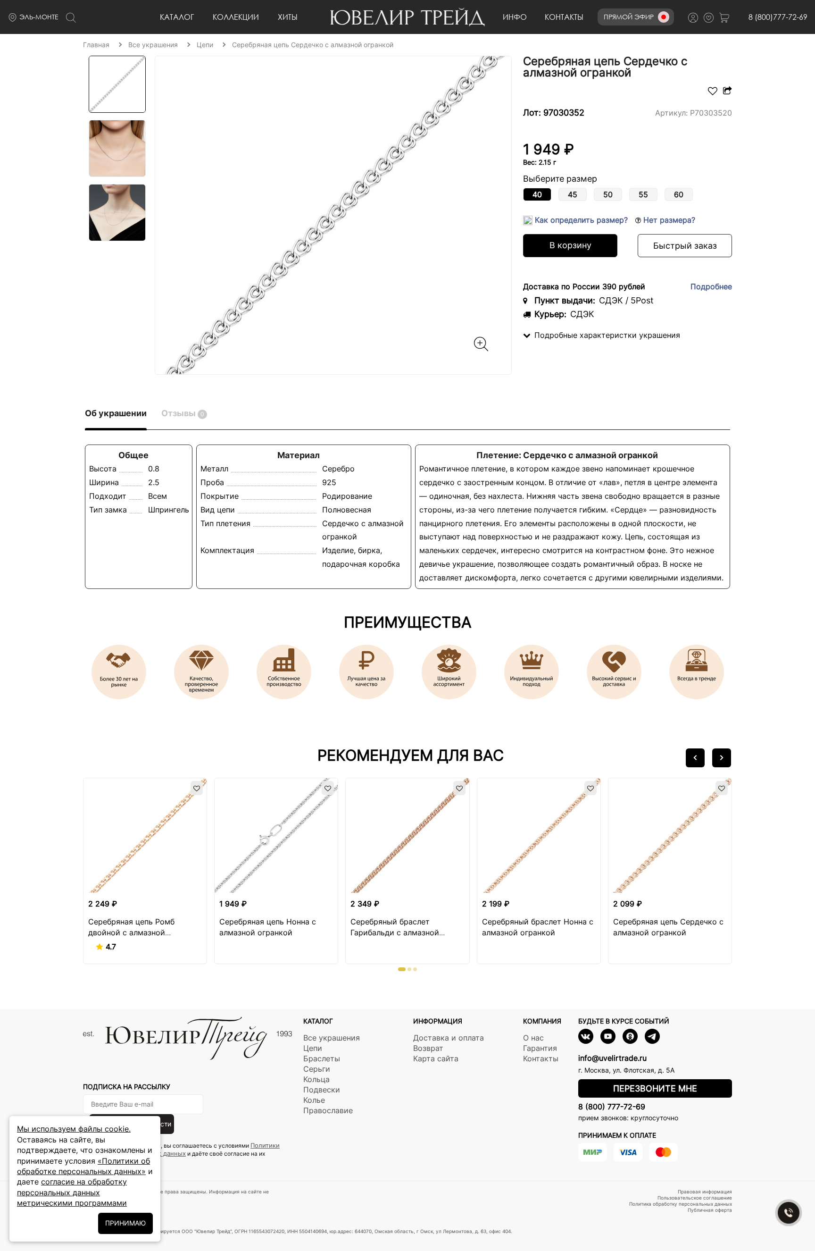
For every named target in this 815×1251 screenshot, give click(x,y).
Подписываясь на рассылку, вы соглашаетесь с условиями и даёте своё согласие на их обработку (181, 1153)
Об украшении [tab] (116, 413)
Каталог (177, 17)
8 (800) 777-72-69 (611, 1106)
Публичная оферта (710, 1210)
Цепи (312, 1048)
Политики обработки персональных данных (181, 1149)
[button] (695, 757)
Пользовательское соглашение (694, 1198)
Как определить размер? (581, 220)
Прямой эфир (629, 16)
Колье (314, 1100)
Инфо (515, 17)
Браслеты (321, 1058)
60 (678, 194)
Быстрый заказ (685, 246)
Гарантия (540, 1048)
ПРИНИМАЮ (125, 1223)
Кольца (316, 1079)
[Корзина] (726, 17)
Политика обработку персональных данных (680, 1204)
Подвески (321, 1089)
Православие (328, 1110)
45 (572, 194)
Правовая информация (705, 1191)
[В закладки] (712, 92)
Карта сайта (435, 1058)
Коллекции (236, 17)
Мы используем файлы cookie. (74, 1128)
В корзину (570, 245)
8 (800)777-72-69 (777, 17)
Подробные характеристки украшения (607, 335)
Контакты (564, 17)
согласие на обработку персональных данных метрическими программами (72, 1192)
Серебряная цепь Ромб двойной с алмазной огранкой (131, 932)
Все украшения (331, 1037)
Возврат (428, 1048)
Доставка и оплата (448, 1037)
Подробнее (711, 286)
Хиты (288, 17)
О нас (533, 1037)
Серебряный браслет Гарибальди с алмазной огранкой (394, 932)
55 (643, 194)
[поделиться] (726, 92)
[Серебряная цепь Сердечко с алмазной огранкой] (333, 215)
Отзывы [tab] (182, 413)
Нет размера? (668, 220)
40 (537, 194)
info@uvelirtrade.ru (612, 1058)
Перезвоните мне (655, 1088)
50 (608, 194)
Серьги (316, 1069)
